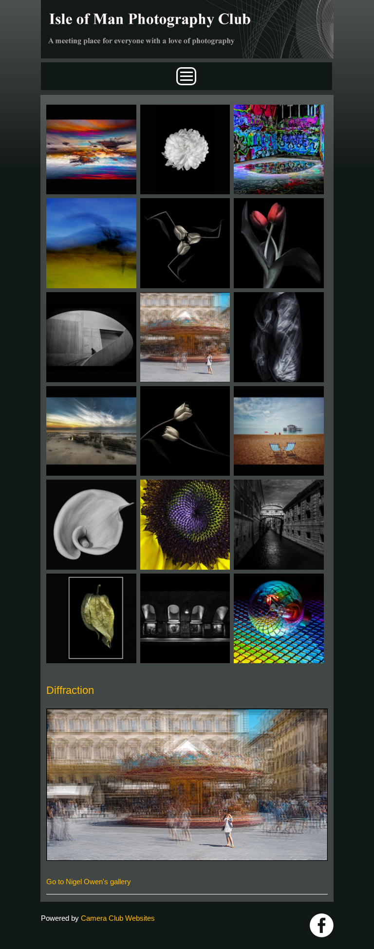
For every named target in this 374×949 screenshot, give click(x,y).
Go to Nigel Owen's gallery (88, 881)
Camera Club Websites (118, 918)
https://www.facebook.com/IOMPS (322, 925)
